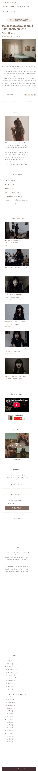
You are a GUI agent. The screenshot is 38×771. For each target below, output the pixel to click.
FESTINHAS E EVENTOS (11, 184)
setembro (11, 678)
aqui (16, 574)
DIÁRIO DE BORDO (10, 180)
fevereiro (11, 702)
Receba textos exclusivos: (17, 500)
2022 (8, 711)
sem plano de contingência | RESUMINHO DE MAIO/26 (14, 296)
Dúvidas (14, 11)
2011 (8, 742)
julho (9, 683)
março (10, 699)
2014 (8, 733)
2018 (8, 722)
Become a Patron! (16, 484)
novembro (11, 672)
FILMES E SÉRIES (9, 188)
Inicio (5, 6)
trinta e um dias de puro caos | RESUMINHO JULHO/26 (15, 242)
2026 (8, 661)
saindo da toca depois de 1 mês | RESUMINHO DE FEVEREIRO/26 (15, 377)
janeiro (10, 705)
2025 (8, 664)
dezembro (11, 669)
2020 (8, 716)
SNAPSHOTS (8, 208)
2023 (8, 708)
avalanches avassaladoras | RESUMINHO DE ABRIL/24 (17, 29)
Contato (19, 6)
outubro (10, 675)
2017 (8, 725)
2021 (8, 714)
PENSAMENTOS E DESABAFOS (13, 196)
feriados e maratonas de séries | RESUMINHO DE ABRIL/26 (15, 323)
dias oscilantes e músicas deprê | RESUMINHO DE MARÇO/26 (16, 350)
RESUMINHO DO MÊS (11, 204)
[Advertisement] (12, 616)
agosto (10, 680)
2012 (8, 739)
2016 (8, 728)
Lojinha (6, 11)
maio (9, 689)
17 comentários (7, 95)
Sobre (11, 6)
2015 (8, 730)
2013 (8, 736)
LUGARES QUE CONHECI (12, 192)
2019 (8, 719)
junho (10, 686)
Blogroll (28, 6)
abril (9, 697)
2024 (8, 666)
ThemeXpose (24, 769)
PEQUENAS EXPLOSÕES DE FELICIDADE (16, 200)
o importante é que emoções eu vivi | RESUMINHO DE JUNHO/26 (16, 269)
